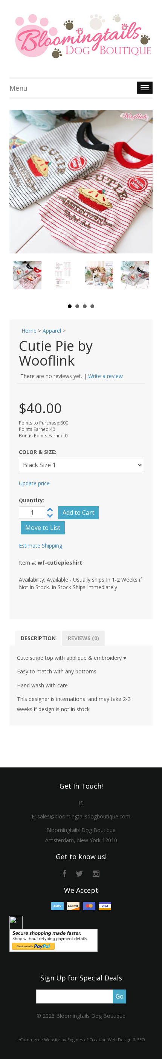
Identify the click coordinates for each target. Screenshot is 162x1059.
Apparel (52, 330)
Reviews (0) (83, 638)
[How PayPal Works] (53, 939)
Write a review (105, 376)
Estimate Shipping (40, 545)
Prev (23, 279)
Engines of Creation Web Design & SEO (106, 1039)
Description (38, 638)
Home (29, 330)
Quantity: (31, 500)
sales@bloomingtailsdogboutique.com (83, 816)
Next (139, 279)
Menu (18, 88)
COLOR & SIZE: (38, 451)
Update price (34, 483)
